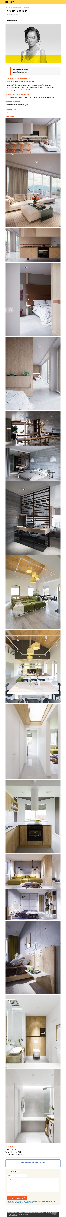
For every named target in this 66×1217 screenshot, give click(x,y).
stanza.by (13, 1149)
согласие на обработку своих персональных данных (23, 1202)
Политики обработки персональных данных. (48, 1212)
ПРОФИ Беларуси (10, 8)
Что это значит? (13, 1215)
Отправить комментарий (17, 1198)
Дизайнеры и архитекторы (23, 8)
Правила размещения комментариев (46, 1201)
